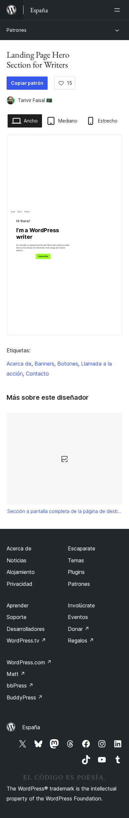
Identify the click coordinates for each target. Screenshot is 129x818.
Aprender (17, 605)
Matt (16, 674)
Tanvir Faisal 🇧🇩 (35, 100)
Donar (78, 629)
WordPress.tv (26, 640)
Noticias (16, 560)
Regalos (81, 640)
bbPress (20, 685)
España (31, 727)
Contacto (37, 373)
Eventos (78, 617)
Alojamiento (21, 572)
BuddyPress (25, 697)
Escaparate (81, 548)
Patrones (16, 30)
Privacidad (19, 584)
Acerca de (19, 363)
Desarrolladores (26, 629)
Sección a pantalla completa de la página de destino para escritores (64, 511)
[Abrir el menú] (118, 10)
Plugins (76, 572)
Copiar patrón (27, 83)
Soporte (16, 617)
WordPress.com (29, 662)
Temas (76, 560)
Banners (44, 363)
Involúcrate (81, 605)
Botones (67, 363)
